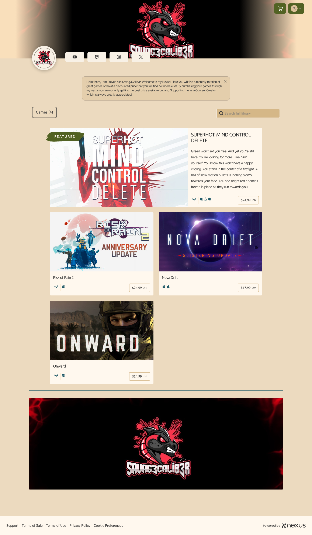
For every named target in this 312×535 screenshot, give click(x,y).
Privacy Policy (79, 526)
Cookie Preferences (108, 526)
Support (12, 526)
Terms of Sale (32, 526)
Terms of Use (56, 526)
